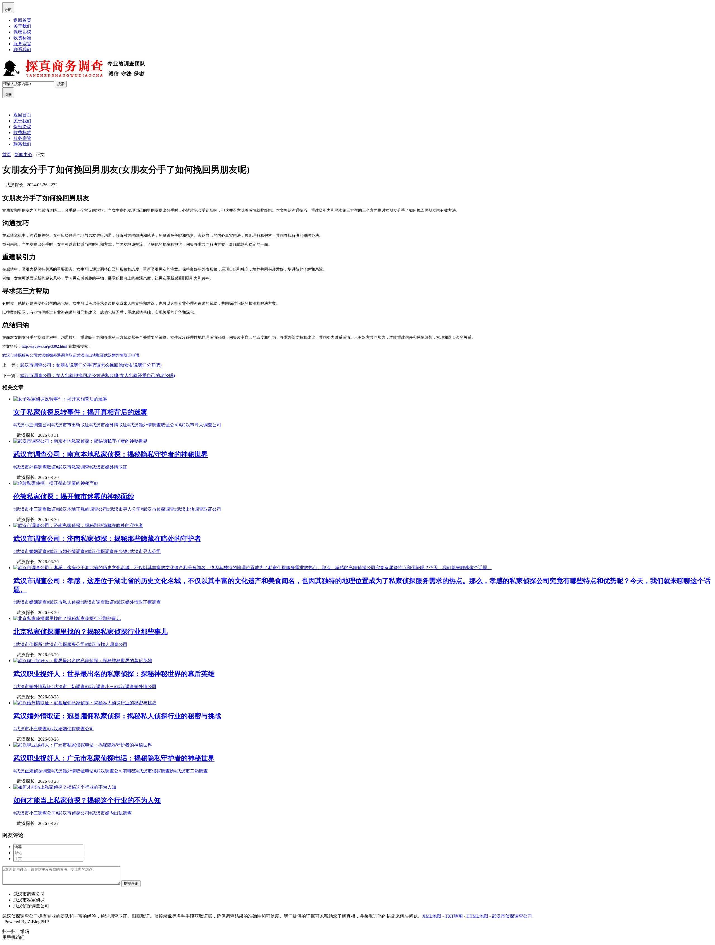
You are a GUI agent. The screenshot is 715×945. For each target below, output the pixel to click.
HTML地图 (477, 916)
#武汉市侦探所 (27, 644)
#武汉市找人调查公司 (106, 644)
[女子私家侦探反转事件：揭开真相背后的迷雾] (60, 399)
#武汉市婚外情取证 (108, 425)
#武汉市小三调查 (30, 728)
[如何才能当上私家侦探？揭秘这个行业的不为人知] (64, 787)
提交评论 (131, 883)
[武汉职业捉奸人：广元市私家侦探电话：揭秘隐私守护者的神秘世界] (82, 745)
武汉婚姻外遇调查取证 (57, 355)
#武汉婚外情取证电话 (72, 771)
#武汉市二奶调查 (68, 686)
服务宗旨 (22, 43)
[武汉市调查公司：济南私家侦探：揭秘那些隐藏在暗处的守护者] (78, 525)
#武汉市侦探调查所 (155, 771)
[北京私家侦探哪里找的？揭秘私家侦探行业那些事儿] (67, 618)
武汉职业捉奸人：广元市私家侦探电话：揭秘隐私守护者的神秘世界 (113, 758)
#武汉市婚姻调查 (30, 551)
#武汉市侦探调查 (157, 509)
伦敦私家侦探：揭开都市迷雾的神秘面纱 (73, 496)
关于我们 (22, 26)
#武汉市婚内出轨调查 (110, 813)
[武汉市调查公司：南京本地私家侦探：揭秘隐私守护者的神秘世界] (80, 441)
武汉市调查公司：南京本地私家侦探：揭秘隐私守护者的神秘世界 (110, 454)
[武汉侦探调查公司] (74, 78)
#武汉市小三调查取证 (34, 509)
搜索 (61, 84)
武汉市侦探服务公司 (19, 355)
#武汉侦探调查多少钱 (106, 551)
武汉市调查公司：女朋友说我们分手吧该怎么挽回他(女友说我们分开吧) (90, 365)
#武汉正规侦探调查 (32, 771)
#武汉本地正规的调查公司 (81, 509)
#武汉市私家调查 (72, 467)
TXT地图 (454, 916)
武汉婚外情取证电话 (121, 355)
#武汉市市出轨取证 (70, 425)
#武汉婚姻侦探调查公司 (70, 728)
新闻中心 (23, 154)
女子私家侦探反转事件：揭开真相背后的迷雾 (80, 412)
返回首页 (22, 20)
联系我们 (22, 49)
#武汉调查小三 (99, 686)
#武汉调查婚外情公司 (135, 686)
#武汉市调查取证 (97, 602)
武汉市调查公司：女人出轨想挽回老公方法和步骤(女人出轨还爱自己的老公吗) (97, 375)
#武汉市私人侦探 (63, 602)
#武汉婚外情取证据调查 (137, 602)
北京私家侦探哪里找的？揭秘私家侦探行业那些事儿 (90, 631)
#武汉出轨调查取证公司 (197, 509)
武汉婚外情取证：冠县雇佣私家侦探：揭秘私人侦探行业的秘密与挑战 (117, 716)
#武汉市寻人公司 (124, 509)
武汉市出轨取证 (90, 355)
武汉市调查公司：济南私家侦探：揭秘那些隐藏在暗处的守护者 (107, 538)
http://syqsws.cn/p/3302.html (44, 346)
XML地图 (431, 916)
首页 (6, 154)
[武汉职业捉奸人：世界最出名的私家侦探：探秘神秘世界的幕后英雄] (82, 660)
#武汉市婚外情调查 (66, 551)
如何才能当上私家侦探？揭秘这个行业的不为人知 (87, 800)
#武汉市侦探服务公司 (63, 644)
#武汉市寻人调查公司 (200, 425)
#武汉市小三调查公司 (34, 813)
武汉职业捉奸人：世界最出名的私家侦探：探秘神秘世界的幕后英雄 (113, 673)
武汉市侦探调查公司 (512, 916)
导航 (8, 7)
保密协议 (22, 32)
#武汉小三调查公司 (32, 425)
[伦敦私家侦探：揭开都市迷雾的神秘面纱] (55, 483)
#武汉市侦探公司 (72, 813)
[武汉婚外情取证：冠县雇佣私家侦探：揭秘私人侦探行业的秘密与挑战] (84, 702)
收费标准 (22, 37)
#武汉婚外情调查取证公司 (153, 425)
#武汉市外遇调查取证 (34, 467)
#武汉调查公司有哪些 (115, 771)
